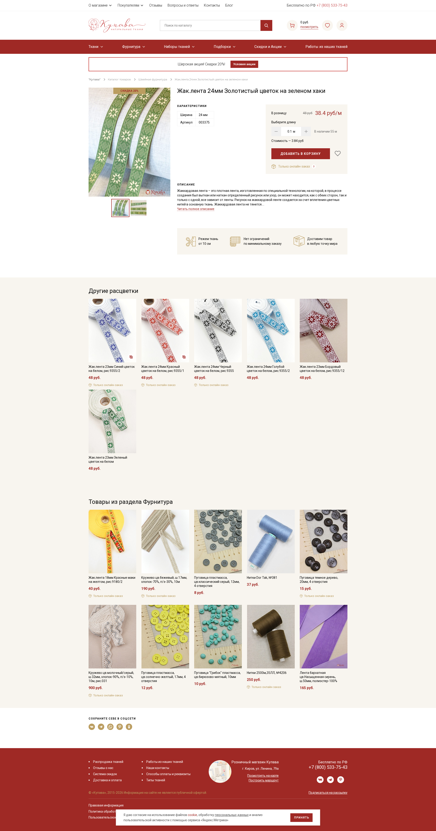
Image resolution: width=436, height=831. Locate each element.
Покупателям (128, 5)
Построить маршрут (264, 780)
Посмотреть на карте (263, 775)
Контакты (212, 5)
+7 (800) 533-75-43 (332, 5)
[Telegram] (101, 727)
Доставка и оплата (107, 780)
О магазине (98, 5)
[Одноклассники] (129, 727)
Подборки (222, 47)
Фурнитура (131, 47)
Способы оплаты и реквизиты (168, 774)
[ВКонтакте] (92, 727)
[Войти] (342, 25)
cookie (192, 815)
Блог (229, 5)
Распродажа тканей (108, 762)
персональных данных (232, 815)
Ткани (93, 47)
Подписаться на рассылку (328, 792)
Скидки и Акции (268, 47)
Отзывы (155, 5)
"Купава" (94, 79)
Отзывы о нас (103, 768)
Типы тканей (155, 780)
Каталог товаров (119, 79)
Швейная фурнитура (152, 79)
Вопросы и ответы (183, 5)
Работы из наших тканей (326, 47)
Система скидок (105, 774)
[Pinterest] (119, 727)
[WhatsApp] (110, 727)
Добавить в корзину (300, 154)
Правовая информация (106, 805)
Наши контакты (157, 768)
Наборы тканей (177, 47)
